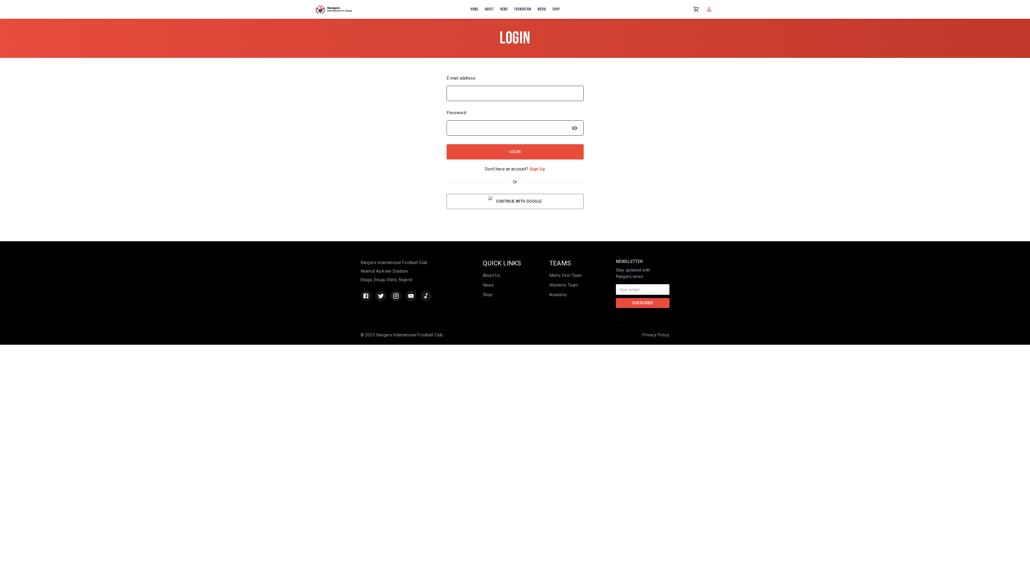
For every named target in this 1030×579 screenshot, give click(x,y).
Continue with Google (519, 201)
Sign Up (537, 169)
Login (515, 152)
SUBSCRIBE (642, 303)
